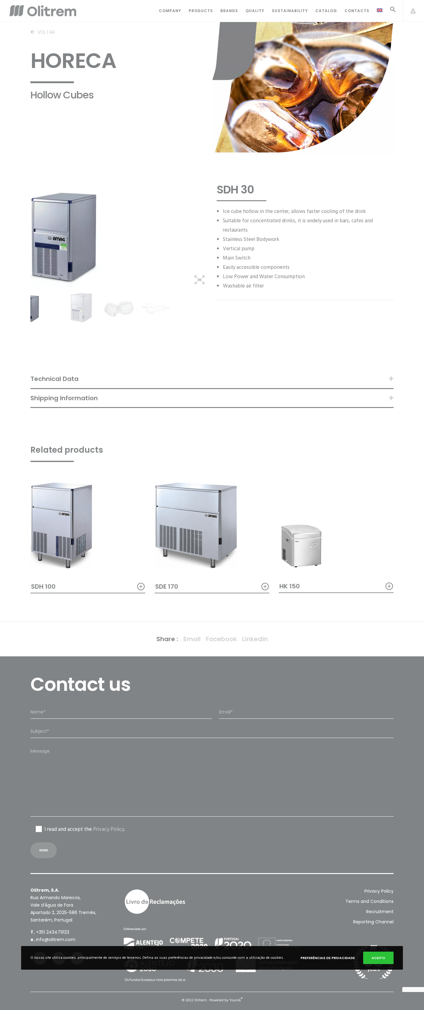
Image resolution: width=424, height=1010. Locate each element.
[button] (389, 11)
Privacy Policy (108, 829)
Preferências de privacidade (327, 957)
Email (192, 639)
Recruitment (380, 911)
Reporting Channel (373, 922)
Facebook (221, 639)
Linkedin (255, 639)
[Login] (409, 11)
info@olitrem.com (55, 939)
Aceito (378, 957)
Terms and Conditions (369, 901)
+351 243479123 (52, 932)
